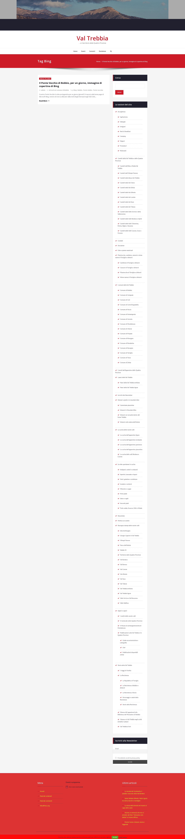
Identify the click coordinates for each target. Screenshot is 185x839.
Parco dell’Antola (125, 545)
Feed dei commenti (46, 801)
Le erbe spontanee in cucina (126, 464)
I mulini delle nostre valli (128, 616)
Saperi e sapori (122, 611)
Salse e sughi (124, 498)
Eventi (83, 51)
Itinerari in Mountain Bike (128, 410)
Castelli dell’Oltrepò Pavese (129, 173)
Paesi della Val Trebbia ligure (129, 387)
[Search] (111, 51)
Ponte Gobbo (87, 90)
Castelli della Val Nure (127, 202)
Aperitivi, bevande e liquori (128, 474)
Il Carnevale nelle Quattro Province (131, 621)
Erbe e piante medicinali (125, 250)
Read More (43, 101)
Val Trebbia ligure (125, 593)
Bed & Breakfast (125, 131)
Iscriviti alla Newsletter (125, 395)
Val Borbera (123, 560)
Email (117, 749)
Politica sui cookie (123, 521)
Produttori (123, 146)
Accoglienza (121, 112)
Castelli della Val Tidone (127, 207)
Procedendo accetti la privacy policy (128, 758)
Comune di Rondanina (127, 343)
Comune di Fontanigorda (128, 314)
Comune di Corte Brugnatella (129, 305)
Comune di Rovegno (126, 348)
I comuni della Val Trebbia (126, 285)
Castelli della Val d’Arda (127, 187)
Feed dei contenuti (46, 796)
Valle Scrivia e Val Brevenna (128, 598)
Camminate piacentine (127, 405)
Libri (124, 647)
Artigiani (122, 126)
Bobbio (80, 90)
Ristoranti (123, 151)
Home (75, 51)
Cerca (118, 77)
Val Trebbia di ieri (125, 726)
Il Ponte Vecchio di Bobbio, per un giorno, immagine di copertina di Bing (124, 61)
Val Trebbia (92, 38)
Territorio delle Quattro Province (130, 555)
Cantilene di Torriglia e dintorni (130, 263)
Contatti (92, 51)
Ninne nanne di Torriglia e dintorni (131, 277)
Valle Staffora (124, 603)
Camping (123, 136)
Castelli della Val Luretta (127, 197)
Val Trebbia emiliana (126, 588)
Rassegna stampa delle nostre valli (128, 525)
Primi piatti (123, 494)
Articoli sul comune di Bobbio (59, 90)
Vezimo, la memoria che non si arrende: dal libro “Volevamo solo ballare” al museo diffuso (133, 815)
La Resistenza (124, 675)
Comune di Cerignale (126, 295)
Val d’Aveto (123, 574)
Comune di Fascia (125, 309)
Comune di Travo (125, 358)
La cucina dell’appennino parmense (131, 445)
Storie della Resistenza (130, 704)
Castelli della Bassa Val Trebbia (129, 178)
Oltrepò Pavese (125, 540)
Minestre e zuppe (125, 489)
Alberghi (122, 122)
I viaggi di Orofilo (125, 670)
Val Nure (123, 579)
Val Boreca (123, 564)
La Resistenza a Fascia (129, 692)
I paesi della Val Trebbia (125, 377)
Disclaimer (102, 51)
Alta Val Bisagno (125, 531)
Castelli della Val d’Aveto (128, 192)
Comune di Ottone (126, 329)
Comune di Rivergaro (126, 338)
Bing (75, 90)
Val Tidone (123, 584)
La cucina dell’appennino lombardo (131, 440)
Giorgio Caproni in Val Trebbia (129, 535)
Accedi (42, 791)
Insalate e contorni (126, 484)
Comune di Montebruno (127, 324)
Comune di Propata (126, 333)
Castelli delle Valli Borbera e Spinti (131, 219)
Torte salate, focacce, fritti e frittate (131, 508)
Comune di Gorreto (126, 319)
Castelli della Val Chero (127, 183)
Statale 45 (123, 550)
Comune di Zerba (125, 362)
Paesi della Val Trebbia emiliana (130, 382)
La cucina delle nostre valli (126, 430)
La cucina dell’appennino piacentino (131, 449)
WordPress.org (45, 806)
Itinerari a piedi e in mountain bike (128, 400)
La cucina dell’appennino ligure (129, 435)
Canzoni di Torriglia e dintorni (129, 267)
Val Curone (123, 569)
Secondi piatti (124, 503)
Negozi (122, 141)
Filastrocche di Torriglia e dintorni (130, 272)
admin (43, 90)
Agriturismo (124, 117)
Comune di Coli (125, 300)
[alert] (92, 787)
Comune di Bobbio (126, 290)
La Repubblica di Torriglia (130, 681)
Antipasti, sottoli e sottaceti (129, 469)
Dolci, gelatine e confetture (128, 479)
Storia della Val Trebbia (125, 665)
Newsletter (121, 516)
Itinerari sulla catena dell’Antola (130, 422)
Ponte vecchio (98, 90)
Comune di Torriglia (126, 353)
